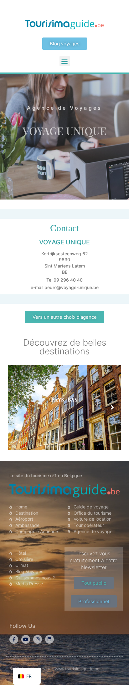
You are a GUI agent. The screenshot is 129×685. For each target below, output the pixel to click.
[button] (64, 61)
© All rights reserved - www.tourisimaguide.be (54, 668)
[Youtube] (25, 639)
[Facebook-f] (13, 639)
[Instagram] (37, 639)
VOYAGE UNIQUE (64, 130)
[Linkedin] (49, 639)
